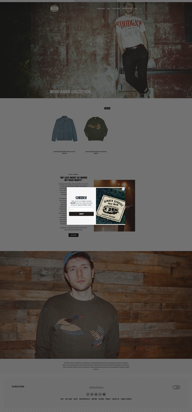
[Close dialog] (123, 189)
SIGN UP (81, 214)
